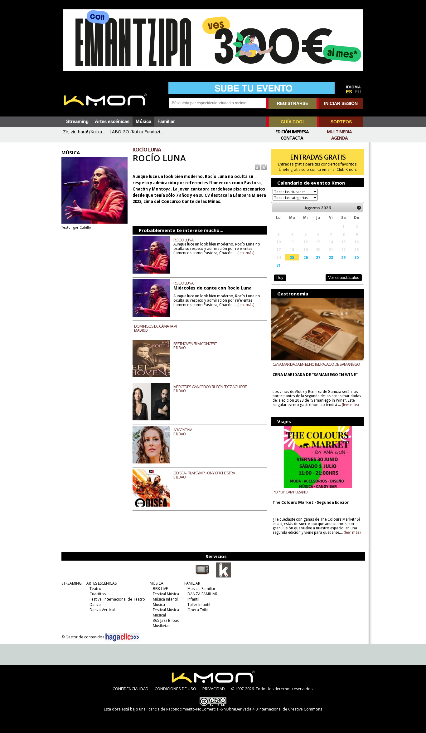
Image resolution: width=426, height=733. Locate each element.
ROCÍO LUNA (183, 240)
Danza (95, 604)
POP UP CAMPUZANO (290, 492)
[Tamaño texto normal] (257, 167)
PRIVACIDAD (213, 688)
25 (292, 257)
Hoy (279, 277)
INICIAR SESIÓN (341, 103)
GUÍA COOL (293, 121)
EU (358, 91)
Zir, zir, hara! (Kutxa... (84, 132)
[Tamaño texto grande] (263, 167)
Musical (159, 615)
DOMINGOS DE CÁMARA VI (155, 326)
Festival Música (166, 594)
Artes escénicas (112, 121)
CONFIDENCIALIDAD (130, 688)
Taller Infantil (198, 604)
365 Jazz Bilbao (166, 620)
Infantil (193, 599)
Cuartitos (98, 594)
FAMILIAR (192, 583)
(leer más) (245, 253)
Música (143, 121)
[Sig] (359, 207)
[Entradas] (223, 576)
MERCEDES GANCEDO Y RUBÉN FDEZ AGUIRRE (210, 386)
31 (278, 265)
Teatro (95, 588)
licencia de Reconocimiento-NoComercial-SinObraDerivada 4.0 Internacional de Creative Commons (234, 709)
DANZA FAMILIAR (202, 594)
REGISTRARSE (292, 103)
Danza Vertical (102, 609)
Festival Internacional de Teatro (117, 599)
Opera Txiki (197, 609)
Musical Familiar (201, 588)
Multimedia (339, 132)
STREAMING (71, 583)
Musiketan (162, 625)
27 (318, 257)
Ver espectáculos (343, 277)
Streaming (77, 121)
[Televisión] (202, 576)
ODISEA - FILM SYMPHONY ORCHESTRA (204, 473)
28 (331, 257)
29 (343, 257)
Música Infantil (165, 599)
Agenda (339, 138)
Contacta (292, 138)
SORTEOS (341, 121)
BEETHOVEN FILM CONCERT (195, 343)
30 (356, 257)
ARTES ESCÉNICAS (101, 583)
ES (349, 91)
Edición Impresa (292, 132)
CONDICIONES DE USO (175, 688)
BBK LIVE (160, 588)
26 (305, 257)
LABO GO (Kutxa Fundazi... (136, 132)
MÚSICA (156, 583)
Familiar (166, 121)
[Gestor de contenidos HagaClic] (122, 637)
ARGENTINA (182, 430)
